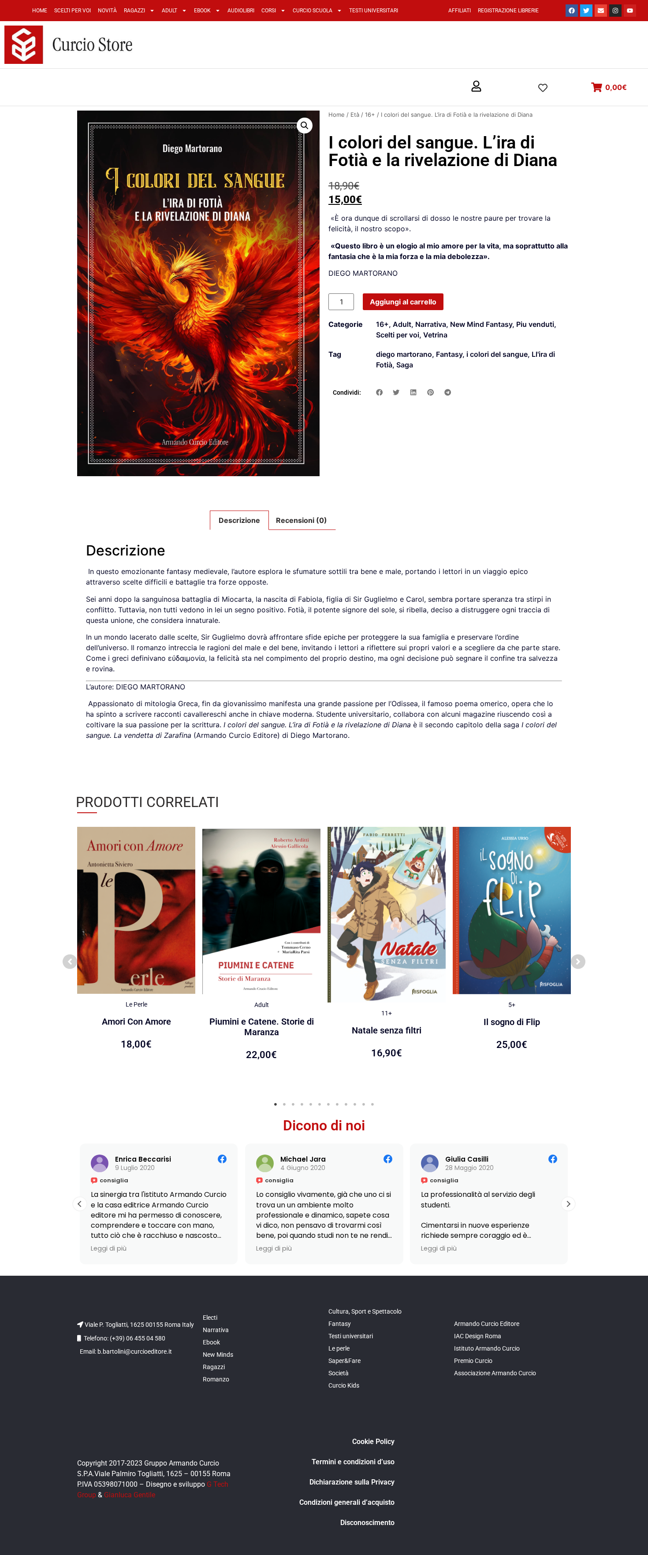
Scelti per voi (72, 10)
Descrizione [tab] (239, 520)
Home (39, 10)
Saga (404, 364)
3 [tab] (293, 1104)
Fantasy (449, 354)
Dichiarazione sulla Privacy (352, 1482)
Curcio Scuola (312, 10)
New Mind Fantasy (481, 324)
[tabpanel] (136, 957)
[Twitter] (586, 10)
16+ (370, 114)
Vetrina (435, 334)
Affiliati (459, 10)
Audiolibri (240, 10)
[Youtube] (630, 10)
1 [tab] (275, 1104)
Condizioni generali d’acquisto (347, 1502)
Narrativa (430, 324)
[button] (476, 87)
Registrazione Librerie (508, 10)
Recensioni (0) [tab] (301, 520)
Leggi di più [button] (99, 1248)
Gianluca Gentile (129, 1495)
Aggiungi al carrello (403, 301)
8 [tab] (337, 1104)
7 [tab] (328, 1104)
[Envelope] (601, 10)
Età (354, 114)
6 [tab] (319, 1104)
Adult (169, 10)
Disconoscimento (367, 1522)
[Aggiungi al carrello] (186, 842)
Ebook (202, 10)
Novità (107, 10)
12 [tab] (372, 1104)
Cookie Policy (373, 1441)
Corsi (268, 10)
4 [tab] (302, 1104)
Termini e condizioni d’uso (353, 1462)
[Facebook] (572, 10)
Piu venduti (535, 324)
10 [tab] (354, 1104)
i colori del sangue (497, 354)
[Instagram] (615, 10)
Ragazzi (134, 10)
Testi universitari (373, 10)
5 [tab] (310, 1104)
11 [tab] (363, 1104)
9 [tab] (346, 1104)
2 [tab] (284, 1104)
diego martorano (404, 354)
